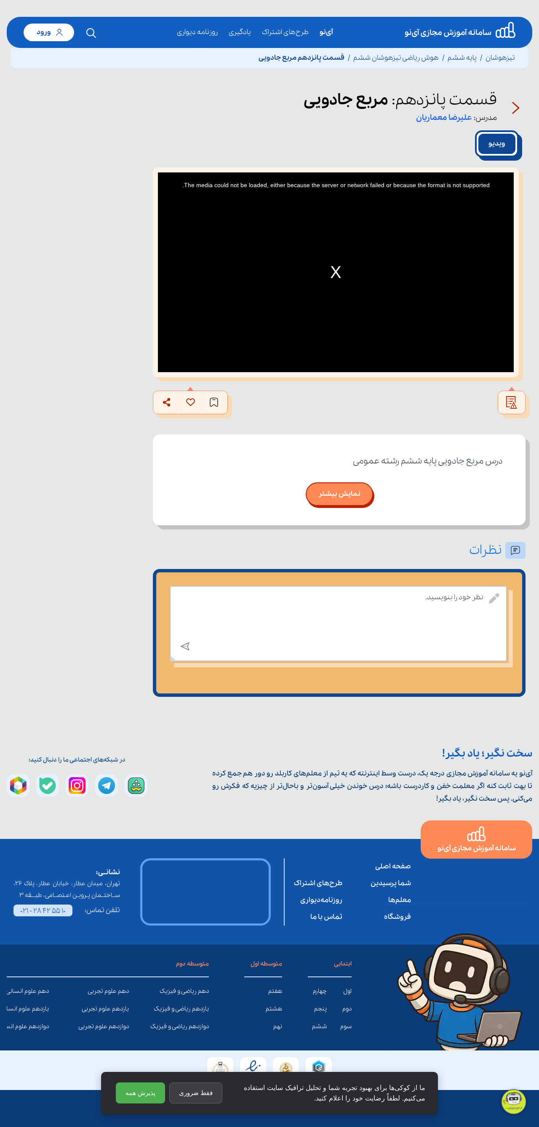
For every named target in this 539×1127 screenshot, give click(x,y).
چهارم (320, 991)
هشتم (274, 1009)
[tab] (496, 144)
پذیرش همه (140, 1093)
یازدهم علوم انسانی (42, 1009)
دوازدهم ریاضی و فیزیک (202, 1026)
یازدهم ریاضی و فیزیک (202, 1009)
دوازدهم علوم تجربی (122, 1026)
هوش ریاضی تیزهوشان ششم (396, 58)
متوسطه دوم (192, 964)
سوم (346, 1026)
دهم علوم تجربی (122, 991)
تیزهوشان (500, 58)
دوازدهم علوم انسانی (42, 1026)
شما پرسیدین (391, 883)
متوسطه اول (266, 964)
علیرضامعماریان (444, 117)
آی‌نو (326, 32)
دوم (347, 1009)
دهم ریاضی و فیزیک (202, 991)
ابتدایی (343, 964)
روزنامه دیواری (197, 32)
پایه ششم (462, 58)
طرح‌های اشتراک (285, 32)
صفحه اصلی (393, 866)
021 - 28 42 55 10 (43, 911)
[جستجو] (91, 33)
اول (347, 991)
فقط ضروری (196, 1093)
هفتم (275, 991)
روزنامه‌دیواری (321, 900)
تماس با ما (326, 917)
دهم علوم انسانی (42, 991)
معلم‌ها (399, 900)
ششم (319, 1026)
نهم (277, 1026)
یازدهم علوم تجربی (122, 1009)
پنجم (320, 1009)
